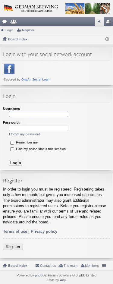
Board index (17, 265)
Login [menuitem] (100, 22)
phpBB (40, 275)
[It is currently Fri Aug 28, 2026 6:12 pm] (107, 39)
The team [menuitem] (70, 265)
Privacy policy (44, 231)
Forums (5, 22)
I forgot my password (24, 134)
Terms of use (15, 231)
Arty (63, 280)
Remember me (26, 142)
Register (28, 30)
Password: (11, 122)
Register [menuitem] (109, 22)
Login (9, 30)
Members (14, 22)
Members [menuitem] (92, 265)
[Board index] (56, 8)
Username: (11, 108)
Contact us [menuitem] (48, 265)
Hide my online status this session (40, 149)
